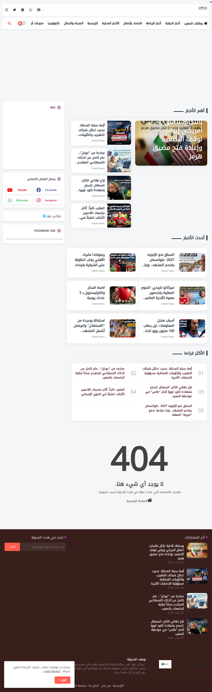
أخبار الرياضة (153, 23)
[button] (9, 23)
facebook (51, 190)
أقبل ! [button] (62, 680)
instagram (51, 200)
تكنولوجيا (54, 23)
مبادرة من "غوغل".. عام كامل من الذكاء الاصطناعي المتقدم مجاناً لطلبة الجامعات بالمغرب (166, 602)
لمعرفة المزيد (51, 671)
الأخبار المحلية (110, 23)
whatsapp (22, 200)
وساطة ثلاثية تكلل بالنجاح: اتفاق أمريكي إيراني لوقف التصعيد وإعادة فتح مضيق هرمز (166, 552)
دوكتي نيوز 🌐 (51, 216)
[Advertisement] (106, 62)
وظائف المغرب (193, 23)
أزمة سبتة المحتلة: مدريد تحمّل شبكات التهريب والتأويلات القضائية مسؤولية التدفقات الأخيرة (167, 577)
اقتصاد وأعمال (132, 23)
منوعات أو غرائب (33, 23)
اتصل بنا (94, 686)
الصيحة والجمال (73, 23)
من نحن (106, 686)
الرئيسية (92, 23)
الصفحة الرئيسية (136, 500)
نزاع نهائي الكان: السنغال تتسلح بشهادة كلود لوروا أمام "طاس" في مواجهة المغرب (167, 628)
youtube (22, 190)
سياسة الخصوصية (75, 686)
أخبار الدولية (172, 23)
